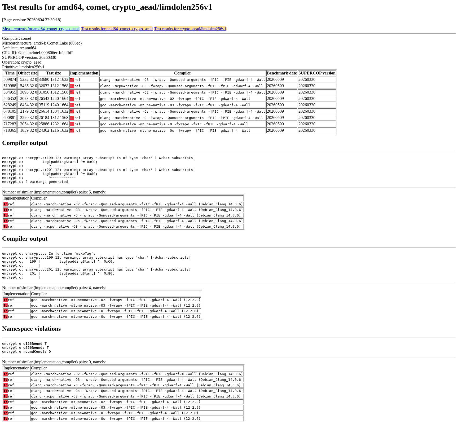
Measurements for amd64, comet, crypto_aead (41, 28)
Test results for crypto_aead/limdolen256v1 (190, 28)
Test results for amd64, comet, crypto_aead (117, 28)
